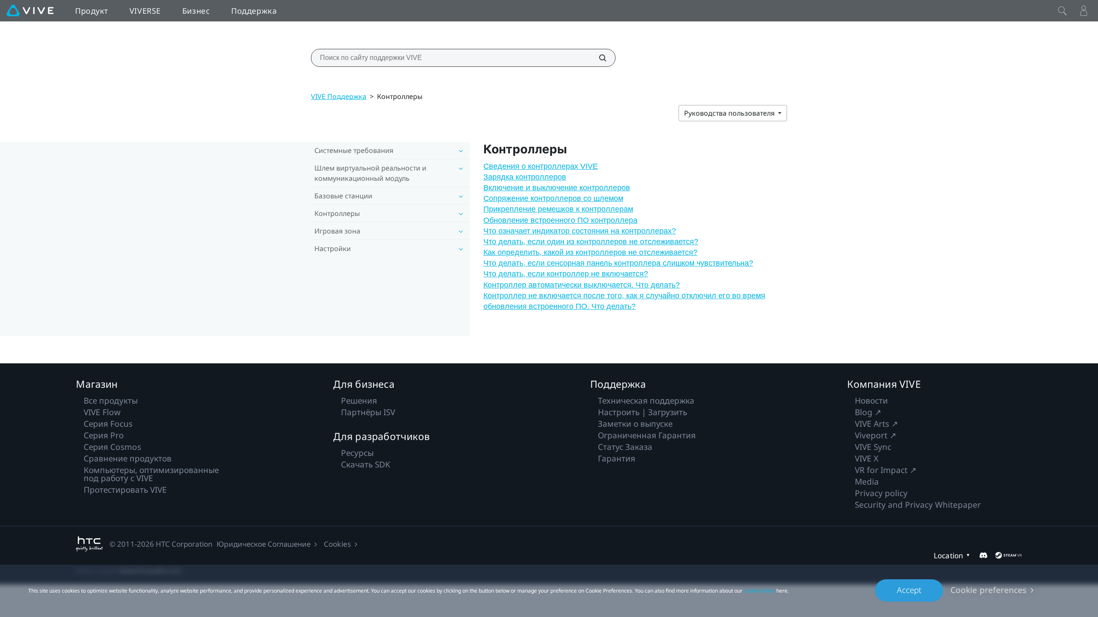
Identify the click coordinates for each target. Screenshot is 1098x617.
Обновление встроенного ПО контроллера (560, 220)
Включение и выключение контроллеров (556, 187)
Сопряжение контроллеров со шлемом (553, 198)
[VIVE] (30, 10)
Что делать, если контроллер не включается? (565, 274)
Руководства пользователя (730, 113)
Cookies (337, 544)
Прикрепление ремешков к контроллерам (558, 209)
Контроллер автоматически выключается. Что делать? (581, 285)
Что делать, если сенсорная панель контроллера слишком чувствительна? (618, 263)
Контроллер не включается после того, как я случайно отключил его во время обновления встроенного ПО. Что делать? (624, 301)
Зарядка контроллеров (524, 177)
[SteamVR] (1008, 555)
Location (948, 555)
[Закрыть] (1062, 10)
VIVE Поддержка (338, 96)
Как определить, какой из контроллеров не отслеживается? (590, 252)
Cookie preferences (988, 590)
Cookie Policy (759, 590)
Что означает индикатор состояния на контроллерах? (579, 231)
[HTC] (89, 543)
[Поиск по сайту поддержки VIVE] (597, 57)
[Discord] (983, 555)
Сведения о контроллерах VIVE (540, 166)
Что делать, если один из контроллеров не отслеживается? (590, 241)
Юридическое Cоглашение (264, 544)
